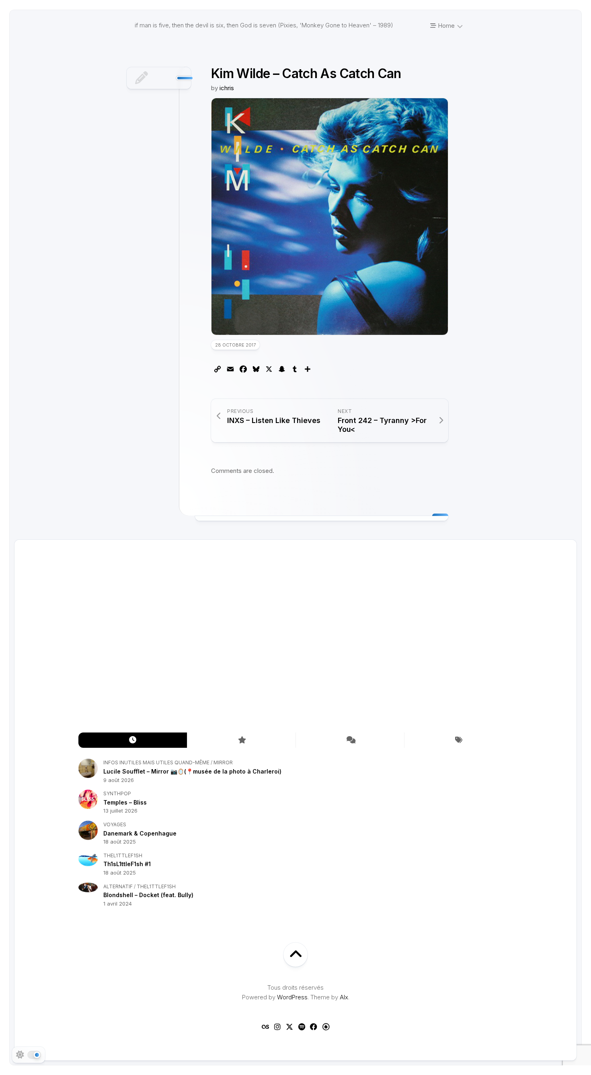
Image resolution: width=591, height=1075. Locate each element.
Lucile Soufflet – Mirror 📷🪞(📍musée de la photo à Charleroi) (192, 771)
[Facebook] (313, 1026)
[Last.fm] (265, 1026)
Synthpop (117, 793)
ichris (227, 88)
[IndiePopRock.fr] (325, 1026)
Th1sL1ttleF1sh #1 (127, 863)
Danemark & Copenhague (139, 833)
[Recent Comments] (350, 740)
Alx (344, 997)
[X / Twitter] (289, 1026)
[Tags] (458, 740)
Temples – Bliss (125, 802)
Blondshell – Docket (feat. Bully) (148, 894)
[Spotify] (301, 1026)
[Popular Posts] (241, 740)
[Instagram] (277, 1026)
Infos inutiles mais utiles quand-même (156, 762)
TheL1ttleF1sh (122, 855)
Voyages (114, 824)
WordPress (292, 997)
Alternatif (118, 886)
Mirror (223, 762)
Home (445, 25)
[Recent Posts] (132, 740)
